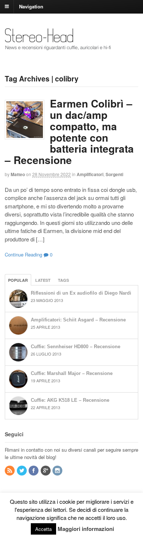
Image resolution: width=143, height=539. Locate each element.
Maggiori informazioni (86, 528)
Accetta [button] (43, 528)
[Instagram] (57, 470)
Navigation (31, 6)
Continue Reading (23, 254)
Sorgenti (114, 174)
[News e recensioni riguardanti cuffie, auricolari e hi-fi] (58, 46)
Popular (18, 280)
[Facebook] (34, 470)
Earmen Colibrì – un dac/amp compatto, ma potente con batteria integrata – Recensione (69, 131)
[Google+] (46, 470)
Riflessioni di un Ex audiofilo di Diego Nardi (81, 293)
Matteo (18, 174)
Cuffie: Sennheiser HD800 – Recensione (75, 346)
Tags (63, 280)
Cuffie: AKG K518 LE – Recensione (70, 400)
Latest (43, 280)
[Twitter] (22, 470)
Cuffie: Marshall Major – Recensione (72, 373)
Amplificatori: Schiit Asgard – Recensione (78, 320)
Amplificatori (90, 174)
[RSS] (10, 470)
